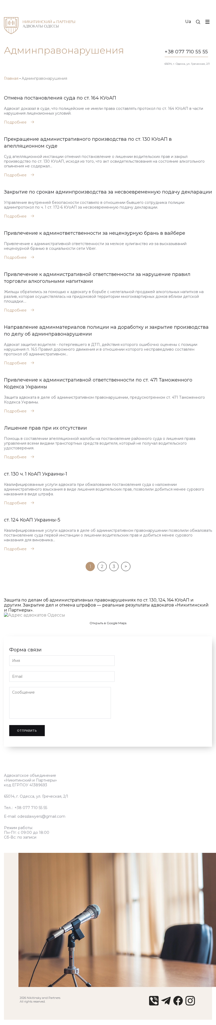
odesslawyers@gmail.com (41, 816)
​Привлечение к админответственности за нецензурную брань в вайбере (94, 233)
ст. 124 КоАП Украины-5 (32, 520)
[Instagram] (190, 1004)
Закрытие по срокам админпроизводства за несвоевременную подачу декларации (108, 192)
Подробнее (15, 122)
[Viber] (154, 1004)
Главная (11, 78)
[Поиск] (198, 22)
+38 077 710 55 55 (186, 52)
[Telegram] (166, 1004)
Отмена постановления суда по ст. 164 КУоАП (60, 98)
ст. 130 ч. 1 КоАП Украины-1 (35, 474)
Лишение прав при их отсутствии (45, 428)
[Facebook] (178, 1004)
